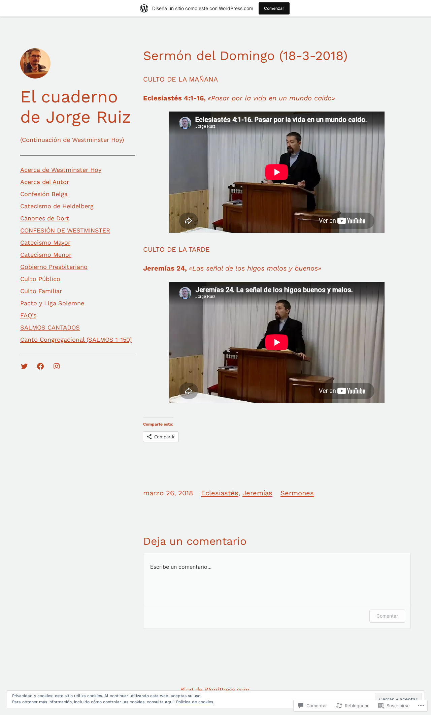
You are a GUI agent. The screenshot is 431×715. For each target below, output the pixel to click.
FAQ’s (28, 315)
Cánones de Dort (44, 218)
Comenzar (274, 8)
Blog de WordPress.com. (215, 689)
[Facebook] (40, 366)
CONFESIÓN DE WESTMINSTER (65, 230)
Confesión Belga (44, 193)
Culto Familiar (41, 290)
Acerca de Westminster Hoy (60, 169)
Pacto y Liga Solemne (52, 303)
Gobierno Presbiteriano (54, 266)
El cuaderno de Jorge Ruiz (75, 107)
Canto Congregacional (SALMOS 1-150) (76, 339)
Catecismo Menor (45, 254)
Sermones (297, 493)
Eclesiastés (219, 493)
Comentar (387, 616)
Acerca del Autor (44, 181)
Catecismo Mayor (45, 242)
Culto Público (40, 278)
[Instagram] (57, 366)
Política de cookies (194, 702)
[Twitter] (24, 366)
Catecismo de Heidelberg (57, 206)
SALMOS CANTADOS (50, 327)
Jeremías (257, 493)
